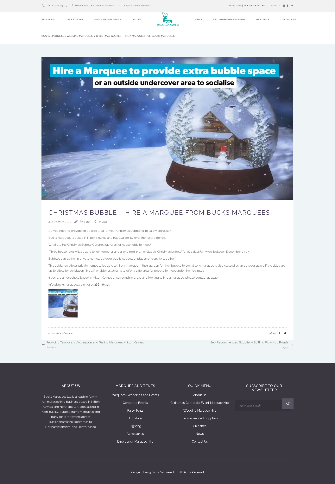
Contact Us (200, 441)
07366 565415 (100, 284)
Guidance (199, 426)
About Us (199, 395)
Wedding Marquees (80, 35)
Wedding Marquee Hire (199, 410)
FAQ (264, 5)
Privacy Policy (235, 5)
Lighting (135, 426)
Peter (87, 221)
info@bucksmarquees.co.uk (137, 5)
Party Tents (135, 410)
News (200, 434)
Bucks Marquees (52, 35)
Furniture (135, 418)
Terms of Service (251, 5)
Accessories (135, 434)
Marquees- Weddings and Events (135, 395)
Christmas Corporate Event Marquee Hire (199, 403)
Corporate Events (135, 403)
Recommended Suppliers (199, 418)
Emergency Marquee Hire (135, 441)
